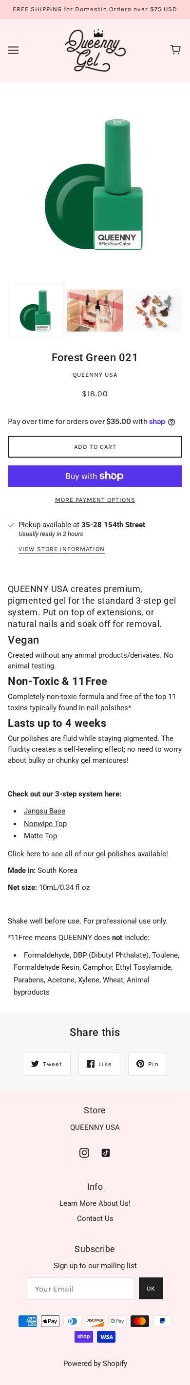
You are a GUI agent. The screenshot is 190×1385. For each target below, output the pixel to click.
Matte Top (40, 835)
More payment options (95, 499)
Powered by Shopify (95, 1363)
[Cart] (177, 50)
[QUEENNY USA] (95, 49)
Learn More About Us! (95, 1203)
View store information (62, 549)
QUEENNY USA (95, 374)
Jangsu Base (44, 811)
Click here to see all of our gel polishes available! (88, 853)
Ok (151, 1288)
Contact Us (95, 1218)
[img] (84, 1152)
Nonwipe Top (45, 823)
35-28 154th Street (113, 524)
